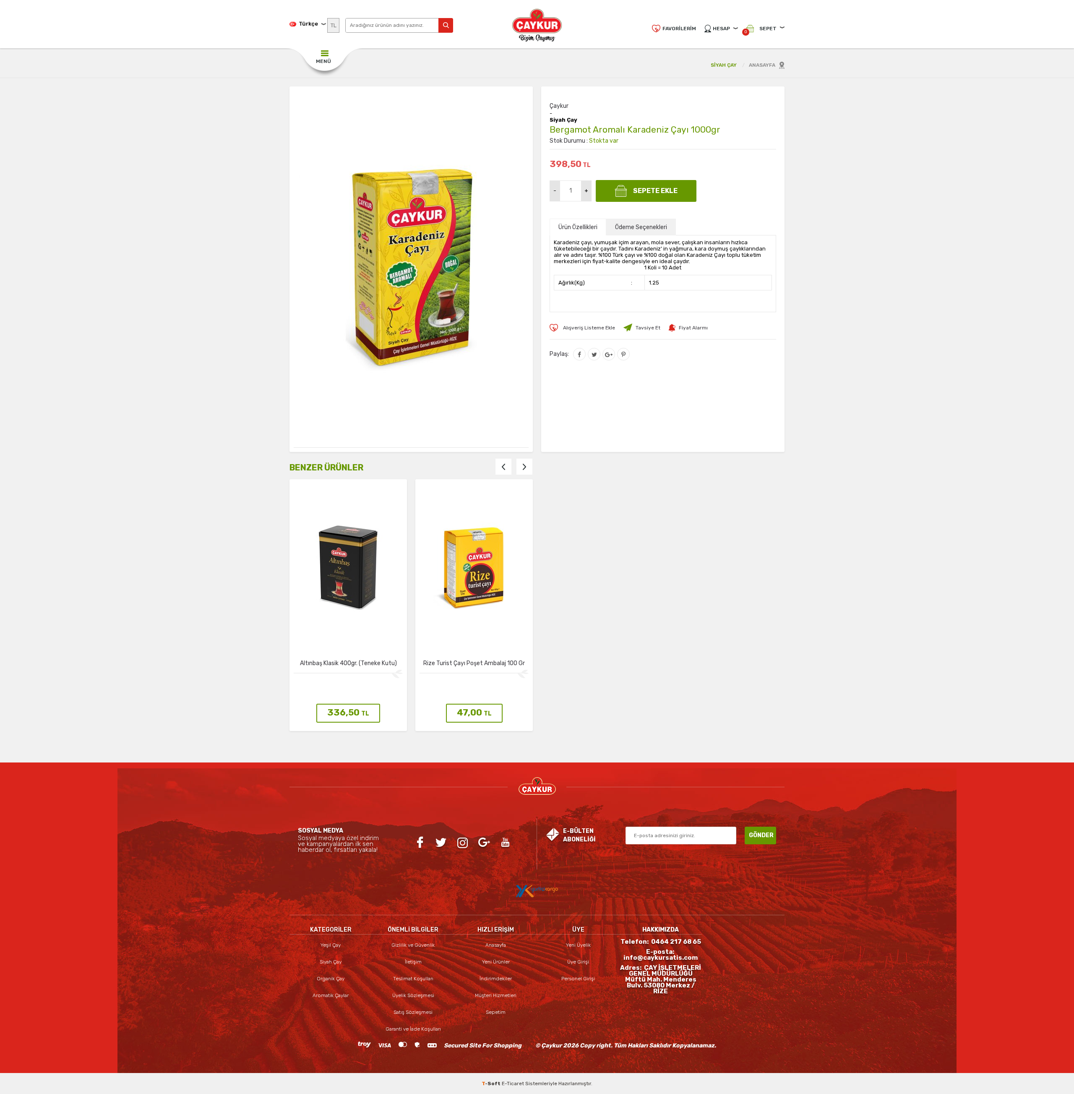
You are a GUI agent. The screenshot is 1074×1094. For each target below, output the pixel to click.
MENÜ (323, 61)
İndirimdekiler (496, 979)
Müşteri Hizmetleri (495, 995)
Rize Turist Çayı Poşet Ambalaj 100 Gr (348, 663)
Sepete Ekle (655, 191)
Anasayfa (495, 945)
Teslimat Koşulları (413, 979)
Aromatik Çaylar (331, 995)
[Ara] (445, 25)
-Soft (492, 1083)
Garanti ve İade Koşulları (413, 1029)
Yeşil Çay (331, 945)
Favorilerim (679, 28)
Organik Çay (330, 979)
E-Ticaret (513, 1083)
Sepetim (496, 1012)
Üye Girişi (578, 962)
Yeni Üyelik (578, 945)
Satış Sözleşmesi (413, 1012)
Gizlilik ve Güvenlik (413, 945)
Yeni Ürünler (496, 962)
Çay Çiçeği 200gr (474, 663)
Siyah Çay (563, 120)
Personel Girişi (578, 979)
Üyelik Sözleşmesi (413, 995)
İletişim (413, 962)
